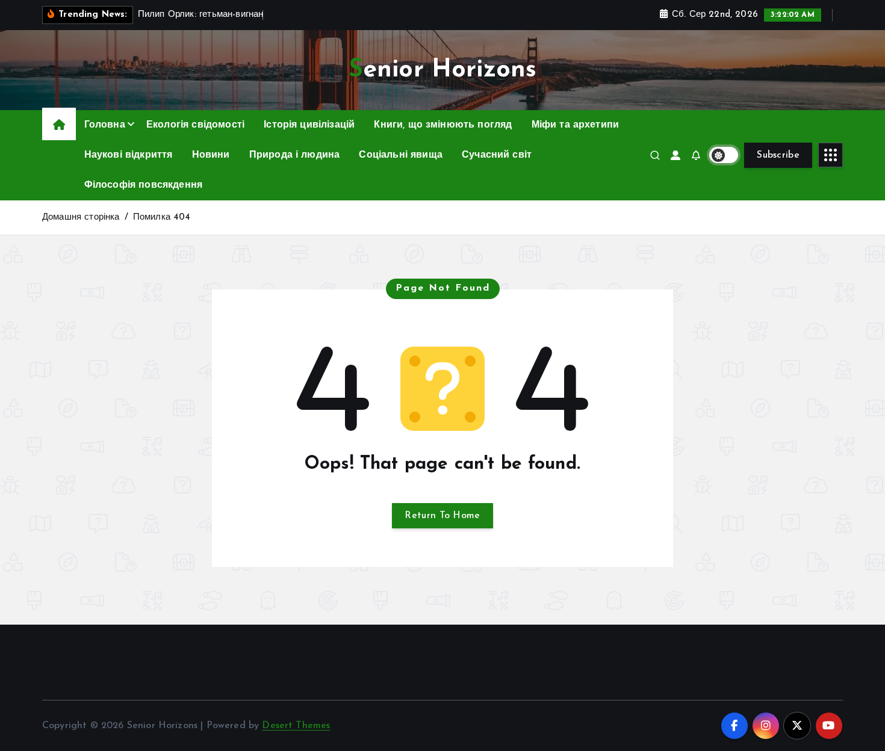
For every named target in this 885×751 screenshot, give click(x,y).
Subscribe (778, 155)
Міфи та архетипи (576, 125)
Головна (104, 125)
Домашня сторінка (81, 217)
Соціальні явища (400, 155)
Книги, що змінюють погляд (443, 125)
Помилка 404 (162, 217)
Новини (211, 155)
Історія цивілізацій (309, 125)
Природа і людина (294, 155)
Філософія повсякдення (143, 185)
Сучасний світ (497, 155)
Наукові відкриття (128, 155)
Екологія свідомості (195, 125)
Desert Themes (296, 726)
